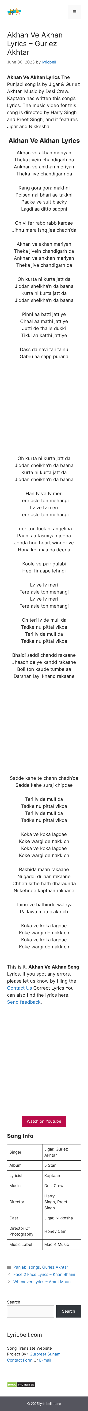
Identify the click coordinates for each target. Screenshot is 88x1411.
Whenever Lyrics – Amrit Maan (42, 1281)
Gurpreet (38, 1354)
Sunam (53, 1354)
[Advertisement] (44, 411)
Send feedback (24, 1002)
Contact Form (19, 1360)
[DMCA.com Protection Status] (21, 1386)
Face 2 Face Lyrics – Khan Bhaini (44, 1274)
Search (13, 1302)
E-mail (45, 1360)
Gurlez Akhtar (55, 1267)
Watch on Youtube (44, 1121)
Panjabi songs (26, 1267)
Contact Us (19, 988)
